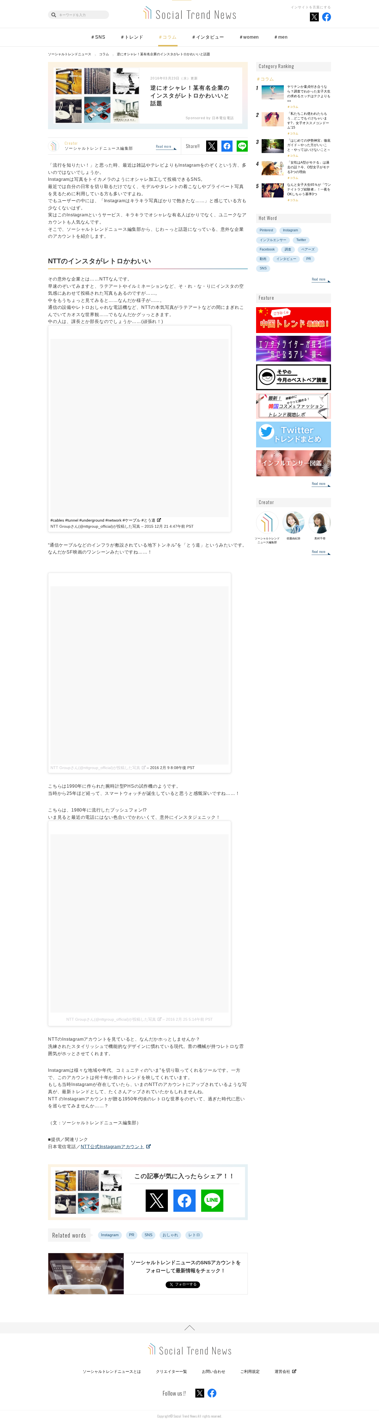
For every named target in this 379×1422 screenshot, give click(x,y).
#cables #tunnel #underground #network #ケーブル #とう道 (102, 520)
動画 (263, 259)
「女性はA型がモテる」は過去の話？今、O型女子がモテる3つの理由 (308, 167)
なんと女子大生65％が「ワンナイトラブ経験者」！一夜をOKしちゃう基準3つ (309, 189)
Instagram (110, 1235)
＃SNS (97, 37)
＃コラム (167, 37)
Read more (163, 147)
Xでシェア (211, 146)
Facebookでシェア (227, 146)
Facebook (267, 249)
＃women (249, 37)
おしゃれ (170, 1235)
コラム (294, 106)
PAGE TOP (189, 1327)
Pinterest (266, 230)
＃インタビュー (207, 37)
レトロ (194, 1235)
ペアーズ (308, 249)
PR (131, 1235)
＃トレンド (131, 37)
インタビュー (286, 259)
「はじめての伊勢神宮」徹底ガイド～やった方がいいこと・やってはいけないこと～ (308, 145)
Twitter (301, 240)
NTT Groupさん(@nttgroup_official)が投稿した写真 (95, 767)
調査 (288, 249)
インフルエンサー (273, 240)
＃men (280, 37)
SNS (148, 1235)
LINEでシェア (242, 146)
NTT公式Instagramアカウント (112, 1146)
